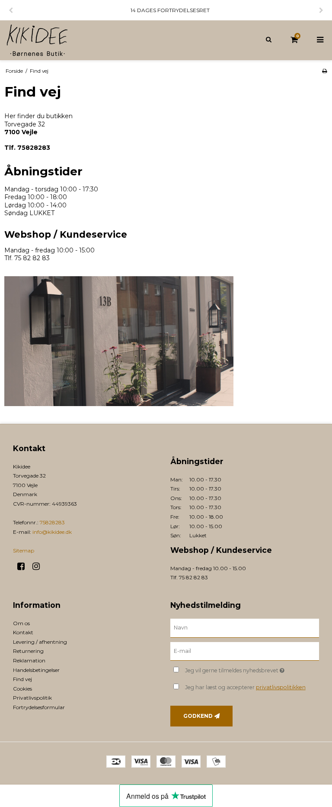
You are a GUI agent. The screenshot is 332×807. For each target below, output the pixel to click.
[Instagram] (39, 566)
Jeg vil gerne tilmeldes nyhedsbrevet (252, 669)
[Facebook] (24, 566)
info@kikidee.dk (52, 532)
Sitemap (23, 550)
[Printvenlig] (324, 71)
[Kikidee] (83, 40)
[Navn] (244, 627)
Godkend (198, 716)
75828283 (52, 522)
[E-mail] (244, 651)
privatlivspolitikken (281, 687)
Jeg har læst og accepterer (245, 687)
